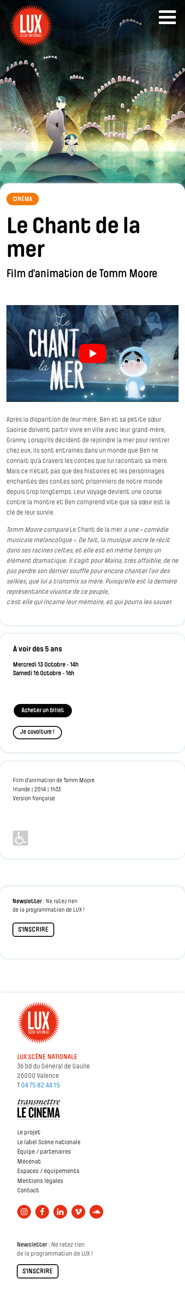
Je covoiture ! (37, 732)
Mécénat (29, 1162)
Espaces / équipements (48, 1171)
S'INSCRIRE (33, 929)
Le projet (28, 1133)
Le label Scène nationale (48, 1142)
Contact (28, 1191)
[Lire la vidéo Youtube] (92, 353)
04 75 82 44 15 (40, 1085)
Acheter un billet (43, 710)
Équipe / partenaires (44, 1152)
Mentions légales (40, 1181)
